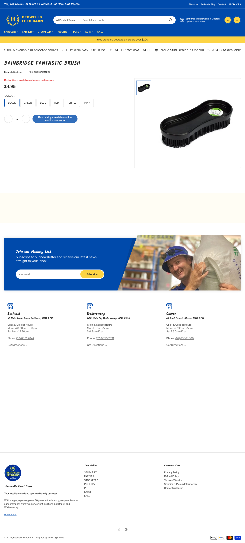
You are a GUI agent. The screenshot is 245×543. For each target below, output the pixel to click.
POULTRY (62, 31)
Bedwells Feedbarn (13, 72)
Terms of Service (173, 480)
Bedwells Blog (208, 4)
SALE (100, 31)
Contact (222, 4)
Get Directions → (18, 344)
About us (193, 4)
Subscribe (92, 274)
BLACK (12, 102)
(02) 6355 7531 (105, 338)
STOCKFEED (44, 31)
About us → (10, 514)
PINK (87, 102)
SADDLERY (10, 31)
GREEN (28, 102)
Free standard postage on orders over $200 (122, 39)
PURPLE (71, 102)
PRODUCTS (234, 4)
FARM (88, 31)
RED (56, 102)
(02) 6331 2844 (25, 338)
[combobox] (128, 20)
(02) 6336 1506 (184, 338)
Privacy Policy (171, 472)
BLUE (43, 102)
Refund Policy (171, 476)
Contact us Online (173, 488)
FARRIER (27, 31)
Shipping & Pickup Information (180, 484)
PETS (76, 31)
